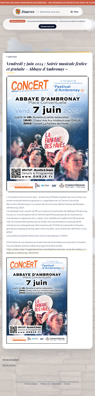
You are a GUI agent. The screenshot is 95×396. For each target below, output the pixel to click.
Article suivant (8, 365)
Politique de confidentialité (50, 384)
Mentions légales (31, 384)
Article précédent (10, 359)
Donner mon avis (47, 26)
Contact (67, 384)
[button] (51, 11)
